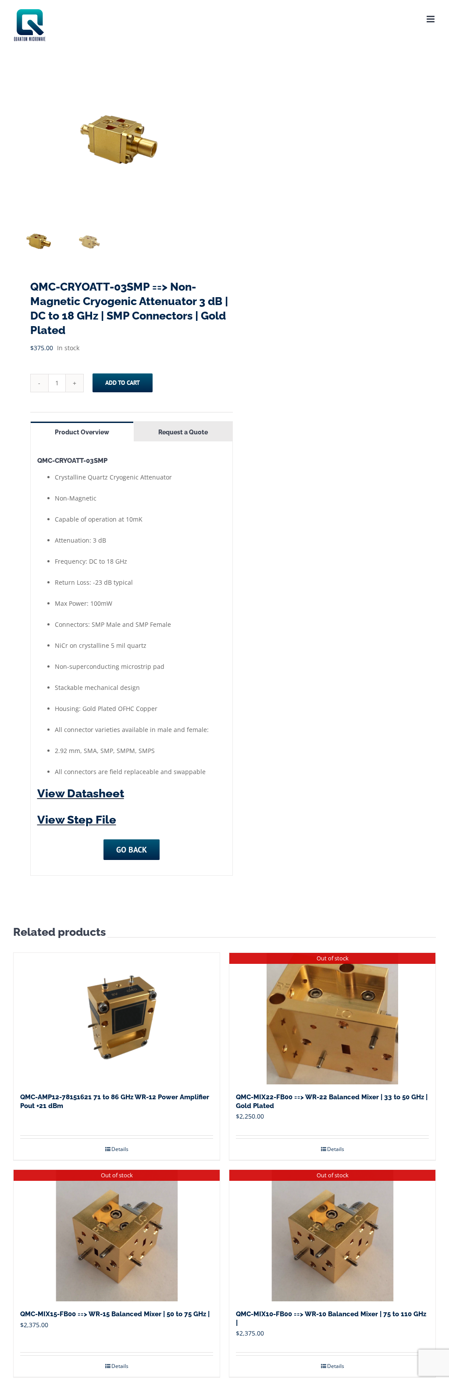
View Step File (76, 819)
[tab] (82, 431)
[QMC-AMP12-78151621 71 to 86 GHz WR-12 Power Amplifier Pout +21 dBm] (117, 1018)
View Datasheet (80, 793)
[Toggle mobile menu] (431, 19)
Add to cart (122, 383)
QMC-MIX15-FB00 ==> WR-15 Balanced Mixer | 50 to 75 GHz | (115, 1314)
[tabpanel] (131, 658)
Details (119, 1149)
